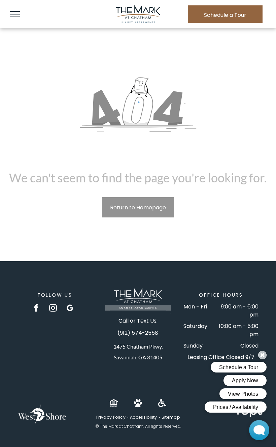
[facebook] (36, 309)
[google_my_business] (70, 309)
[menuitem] (111, 417)
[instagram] (53, 309)
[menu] (15, 14)
